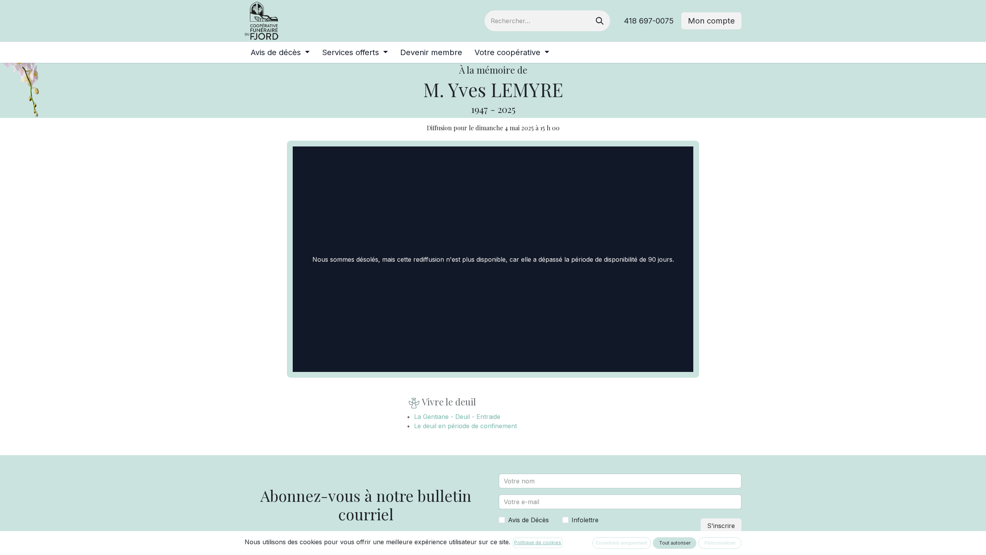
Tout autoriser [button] (675, 543)
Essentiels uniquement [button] (621, 543)
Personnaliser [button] (720, 543)
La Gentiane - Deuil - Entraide (457, 416)
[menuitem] (280, 52)
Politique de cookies (537, 542)
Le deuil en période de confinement (465, 426)
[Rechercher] (599, 20)
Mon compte (711, 20)
